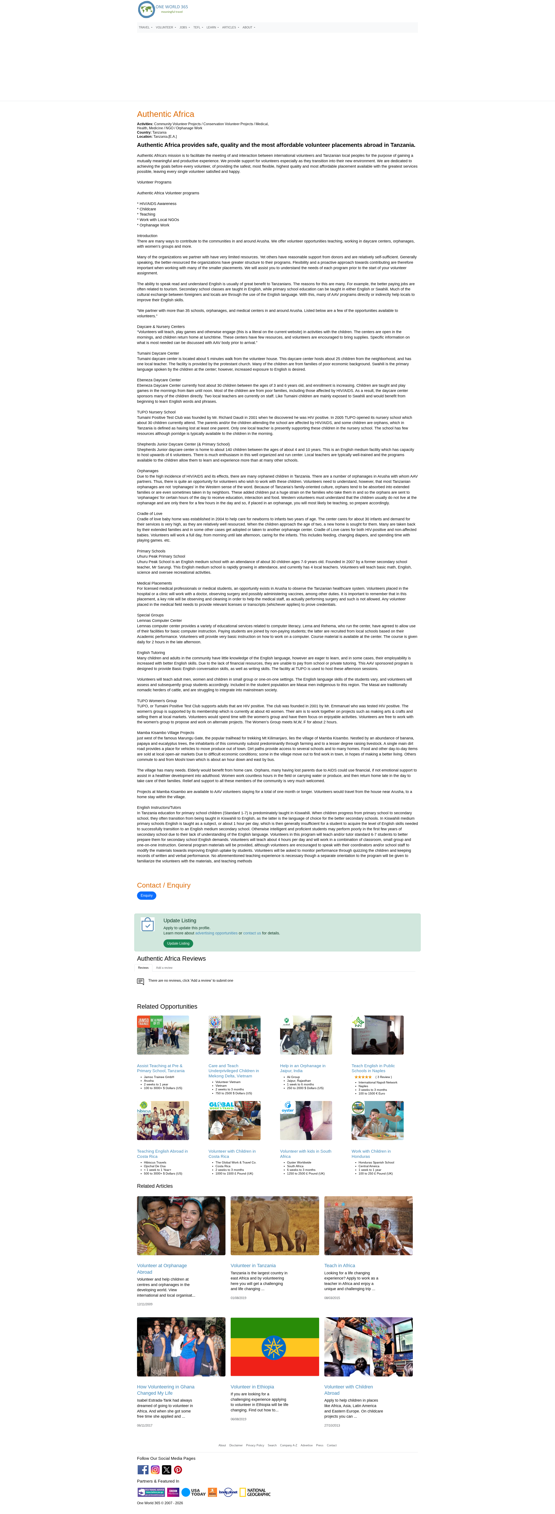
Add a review (164, 967)
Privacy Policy (255, 1445)
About (222, 1445)
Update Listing (178, 943)
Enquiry (147, 895)
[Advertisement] (277, 64)
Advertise (307, 1445)
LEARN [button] (212, 27)
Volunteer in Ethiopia (252, 1386)
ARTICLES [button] (229, 27)
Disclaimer (236, 1445)
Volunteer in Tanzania (253, 1265)
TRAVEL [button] (144, 27)
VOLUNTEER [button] (165, 27)
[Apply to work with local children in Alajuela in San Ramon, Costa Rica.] (235, 1122)
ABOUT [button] (248, 27)
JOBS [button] (184, 27)
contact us (252, 933)
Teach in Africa (339, 1265)
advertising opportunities (216, 933)
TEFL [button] (197, 27)
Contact (332, 1445)
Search (272, 1445)
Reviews (143, 967)
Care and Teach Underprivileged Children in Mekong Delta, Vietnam (234, 1070)
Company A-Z (288, 1445)
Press (319, 1445)
